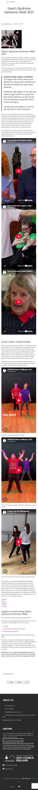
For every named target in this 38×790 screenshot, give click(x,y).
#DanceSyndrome (10, 590)
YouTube (4, 606)
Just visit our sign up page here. (13, 740)
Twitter (3, 601)
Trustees (5, 626)
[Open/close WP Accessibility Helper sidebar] (36, 2)
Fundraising (6, 674)
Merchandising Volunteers (10, 631)
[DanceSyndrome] (11, 2)
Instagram (4, 603)
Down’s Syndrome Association (23, 70)
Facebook (4, 599)
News (12, 674)
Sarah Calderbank (6, 24)
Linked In (3, 604)
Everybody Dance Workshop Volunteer (14, 629)
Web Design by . (28, 778)
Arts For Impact (9, 642)
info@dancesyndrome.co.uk (12, 712)
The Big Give (5, 643)
